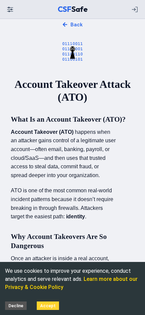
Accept (48, 305)
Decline (15, 305)
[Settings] (10, 9)
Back (76, 25)
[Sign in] (134, 9)
